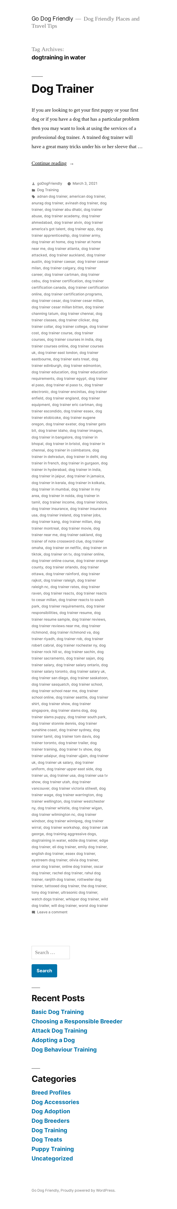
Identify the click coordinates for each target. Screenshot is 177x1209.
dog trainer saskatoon (88, 678)
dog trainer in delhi (82, 456)
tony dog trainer (45, 892)
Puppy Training (53, 1148)
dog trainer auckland (67, 255)
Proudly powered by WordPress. (88, 1190)
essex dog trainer (80, 853)
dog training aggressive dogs (71, 834)
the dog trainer (93, 886)
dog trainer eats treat (71, 359)
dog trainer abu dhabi (63, 209)
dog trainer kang (46, 521)
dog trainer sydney (75, 730)
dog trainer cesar (46, 300)
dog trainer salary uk (87, 671)
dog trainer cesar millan (83, 300)
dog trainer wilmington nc (53, 814)
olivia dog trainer (83, 860)
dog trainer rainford (62, 574)
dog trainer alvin (68, 222)
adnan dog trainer (52, 196)
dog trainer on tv (58, 554)
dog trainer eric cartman (73, 404)
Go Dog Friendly (52, 18)
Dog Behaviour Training (64, 1049)
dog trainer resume (75, 613)
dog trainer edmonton (81, 365)
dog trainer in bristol (62, 444)
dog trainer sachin (79, 652)
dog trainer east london (57, 352)
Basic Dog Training (58, 1011)
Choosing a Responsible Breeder (77, 1021)
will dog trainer (64, 905)
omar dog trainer (46, 866)
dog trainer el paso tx (64, 385)
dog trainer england (62, 398)
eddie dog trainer (82, 840)
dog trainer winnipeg (65, 821)
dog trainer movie (76, 528)
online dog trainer (77, 866)
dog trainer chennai (77, 313)
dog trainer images (86, 430)
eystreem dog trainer (49, 860)
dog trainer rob (69, 639)
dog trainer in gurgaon (80, 463)
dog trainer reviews (88, 619)
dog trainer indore (92, 502)
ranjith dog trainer (60, 879)
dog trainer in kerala (49, 483)
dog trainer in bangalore (52, 437)
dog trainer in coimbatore (68, 450)
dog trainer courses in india (70, 339)
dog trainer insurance (50, 508)
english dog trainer (47, 853)
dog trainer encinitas (68, 392)
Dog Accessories (55, 1102)
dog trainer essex (78, 411)
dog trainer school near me (54, 691)
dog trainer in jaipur (48, 476)
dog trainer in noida (57, 496)
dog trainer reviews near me (56, 626)
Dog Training (48, 190)
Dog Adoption (51, 1111)
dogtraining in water (49, 840)
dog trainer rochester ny (76, 645)
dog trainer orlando (61, 567)
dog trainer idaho (53, 430)
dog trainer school (86, 684)
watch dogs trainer (48, 899)
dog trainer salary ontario (77, 665)
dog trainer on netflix (63, 548)
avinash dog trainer (81, 203)
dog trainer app (81, 229)
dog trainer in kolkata (86, 483)
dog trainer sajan (80, 658)
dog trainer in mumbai (50, 489)
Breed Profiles (51, 1092)
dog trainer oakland (76, 535)
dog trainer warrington (74, 795)
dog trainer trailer (73, 743)
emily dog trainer (92, 847)
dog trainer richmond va (70, 632)
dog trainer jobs (86, 515)
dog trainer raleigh (59, 580)
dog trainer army (86, 235)
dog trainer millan (77, 521)
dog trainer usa (63, 775)
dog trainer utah (56, 782)
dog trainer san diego (50, 678)
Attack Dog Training (59, 1030)
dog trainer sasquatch (50, 684)
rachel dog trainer (67, 873)
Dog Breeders (51, 1120)
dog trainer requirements (62, 606)
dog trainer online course (53, 560)
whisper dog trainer (82, 899)
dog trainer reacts (58, 593)
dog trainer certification (62, 281)
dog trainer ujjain (73, 756)
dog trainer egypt (71, 378)
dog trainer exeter (61, 424)
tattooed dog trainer (62, 886)
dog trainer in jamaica (85, 476)
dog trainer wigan (87, 808)
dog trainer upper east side (70, 769)
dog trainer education (50, 372)
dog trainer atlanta (63, 248)
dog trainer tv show (75, 749)
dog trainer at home (48, 242)
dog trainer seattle (71, 697)
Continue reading (53, 163)
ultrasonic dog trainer (79, 892)
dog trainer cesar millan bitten (57, 307)
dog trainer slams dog (69, 710)
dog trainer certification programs (73, 294)
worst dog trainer (93, 905)
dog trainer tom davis (72, 736)
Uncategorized (52, 1158)
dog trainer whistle (54, 808)
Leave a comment (52, 912)
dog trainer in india (84, 469)
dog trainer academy (62, 216)
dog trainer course (56, 333)
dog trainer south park (87, 717)
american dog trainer (87, 196)
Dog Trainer (63, 88)
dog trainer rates (64, 587)
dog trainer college (71, 326)
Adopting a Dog (53, 1040)
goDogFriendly (49, 183)
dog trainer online (89, 554)
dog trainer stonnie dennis (54, 723)
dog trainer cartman (61, 274)
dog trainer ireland (55, 515)
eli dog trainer (64, 847)
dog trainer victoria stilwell (74, 788)
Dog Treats (47, 1139)
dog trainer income (58, 502)
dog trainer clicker (74, 320)
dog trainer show (55, 704)
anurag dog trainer (47, 203)
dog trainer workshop (61, 827)
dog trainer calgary (59, 268)
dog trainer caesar (59, 261)
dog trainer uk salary (55, 762)
